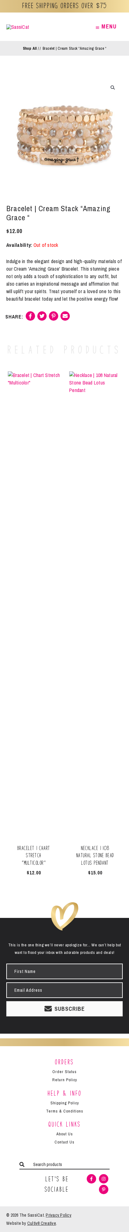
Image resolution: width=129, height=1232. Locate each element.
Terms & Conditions (64, 1111)
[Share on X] (42, 318)
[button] (113, 87)
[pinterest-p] (104, 1189)
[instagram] (104, 1179)
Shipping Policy (64, 1103)
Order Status (64, 1071)
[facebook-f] (92, 1179)
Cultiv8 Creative (41, 1223)
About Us (64, 1134)
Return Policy (64, 1079)
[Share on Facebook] (30, 318)
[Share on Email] (65, 318)
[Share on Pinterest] (53, 318)
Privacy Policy (58, 1215)
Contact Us (64, 1142)
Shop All (30, 48)
